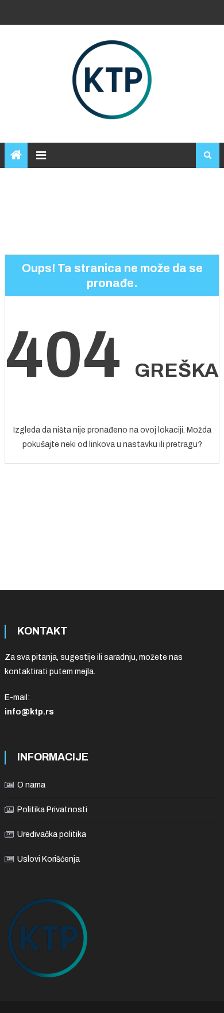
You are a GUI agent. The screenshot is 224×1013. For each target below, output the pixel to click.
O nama (31, 785)
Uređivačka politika (51, 834)
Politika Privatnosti (52, 809)
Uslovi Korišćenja (48, 859)
